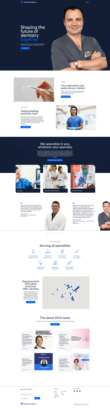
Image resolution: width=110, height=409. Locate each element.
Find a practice (31, 302)
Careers (55, 392)
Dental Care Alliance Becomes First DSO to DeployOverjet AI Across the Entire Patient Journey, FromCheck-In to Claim (27, 340)
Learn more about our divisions (55, 160)
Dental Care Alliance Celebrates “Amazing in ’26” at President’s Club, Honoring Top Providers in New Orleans (64, 340)
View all (55, 324)
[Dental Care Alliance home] (28, 2)
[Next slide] (62, 233)
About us (25, 48)
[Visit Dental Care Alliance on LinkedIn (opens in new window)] (79, 391)
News (62, 392)
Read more (25, 348)
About (55, 391)
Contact (62, 394)
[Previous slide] (48, 233)
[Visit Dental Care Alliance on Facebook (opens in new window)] (74, 391)
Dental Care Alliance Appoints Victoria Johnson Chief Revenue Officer (27, 362)
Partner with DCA (25, 127)
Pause (108, 229)
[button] (51, 233)
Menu (87, 2)
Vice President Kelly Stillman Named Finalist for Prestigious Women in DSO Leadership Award (64, 362)
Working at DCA (65, 96)
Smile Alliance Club (56, 397)
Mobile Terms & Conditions (83, 403)
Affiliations (56, 394)
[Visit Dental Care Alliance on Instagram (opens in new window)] (77, 391)
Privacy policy (76, 403)
